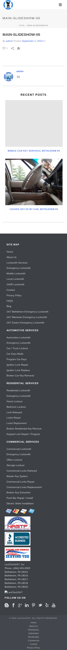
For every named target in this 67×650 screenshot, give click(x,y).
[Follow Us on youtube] (54, 605)
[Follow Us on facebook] (13, 605)
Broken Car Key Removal (20, 375)
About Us (11, 257)
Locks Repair (14, 417)
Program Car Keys (17, 359)
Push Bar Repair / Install (20, 498)
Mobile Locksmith (16, 273)
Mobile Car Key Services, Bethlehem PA (34, 151)
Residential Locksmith (18, 390)
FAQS (10, 300)
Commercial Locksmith (19, 449)
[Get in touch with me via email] (18, 76)
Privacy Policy (14, 295)
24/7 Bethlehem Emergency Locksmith (27, 311)
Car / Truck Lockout (17, 348)
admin (9, 41)
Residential (33, 637)
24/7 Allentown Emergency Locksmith (27, 317)
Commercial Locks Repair (21, 481)
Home (22, 25)
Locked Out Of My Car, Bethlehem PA (34, 209)
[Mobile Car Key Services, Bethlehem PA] (34, 123)
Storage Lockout (15, 465)
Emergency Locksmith (19, 268)
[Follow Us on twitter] (40, 605)
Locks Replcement (17, 423)
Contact (11, 290)
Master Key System (17, 476)
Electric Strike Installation (20, 503)
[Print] (20, 48)
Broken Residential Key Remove (24, 428)
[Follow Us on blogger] (7, 605)
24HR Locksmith (15, 284)
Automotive (33, 633)
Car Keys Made (15, 353)
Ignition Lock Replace (18, 370)
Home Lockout (14, 401)
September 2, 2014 (32, 41)
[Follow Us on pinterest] (33, 605)
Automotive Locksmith (18, 337)
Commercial (33, 640)
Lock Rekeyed (14, 412)
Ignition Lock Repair (17, 364)
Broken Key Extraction (19, 492)
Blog (9, 306)
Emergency (33, 630)
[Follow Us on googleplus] (20, 605)
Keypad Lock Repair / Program (23, 434)
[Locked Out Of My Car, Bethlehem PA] (34, 182)
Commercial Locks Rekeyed (22, 470)
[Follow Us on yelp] (47, 605)
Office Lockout (14, 459)
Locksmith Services (17, 262)
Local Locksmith (15, 279)
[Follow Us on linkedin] (27, 605)
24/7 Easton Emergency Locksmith (25, 322)
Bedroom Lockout (16, 406)
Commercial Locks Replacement (24, 487)
